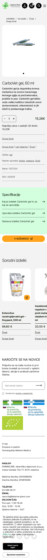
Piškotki (7, 534)
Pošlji (39, 385)
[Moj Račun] (24, 5)
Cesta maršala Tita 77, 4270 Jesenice (20, 470)
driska (22, 160)
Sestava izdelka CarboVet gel (18, 221)
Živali (31, 19)
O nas (5, 443)
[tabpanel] (23, 43)
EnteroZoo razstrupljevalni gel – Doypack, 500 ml (14, 316)
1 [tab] (23, 73)
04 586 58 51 (8, 490)
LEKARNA (10, 19)
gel (10, 154)
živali (37, 160)
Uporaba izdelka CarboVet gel (18, 213)
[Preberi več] (16, 284)
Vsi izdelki (22, 19)
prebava (30, 160)
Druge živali (11, 21)
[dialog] (23, 536)
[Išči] (39, 5)
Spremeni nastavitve (16, 555)
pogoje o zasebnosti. (24, 393)
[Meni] (44, 5)
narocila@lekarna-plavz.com (16, 496)
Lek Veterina (22, 147)
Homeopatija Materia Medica (16, 450)
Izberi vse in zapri (12, 546)
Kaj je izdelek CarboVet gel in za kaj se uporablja (19, 203)
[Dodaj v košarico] (27, 297)
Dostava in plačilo (11, 447)
